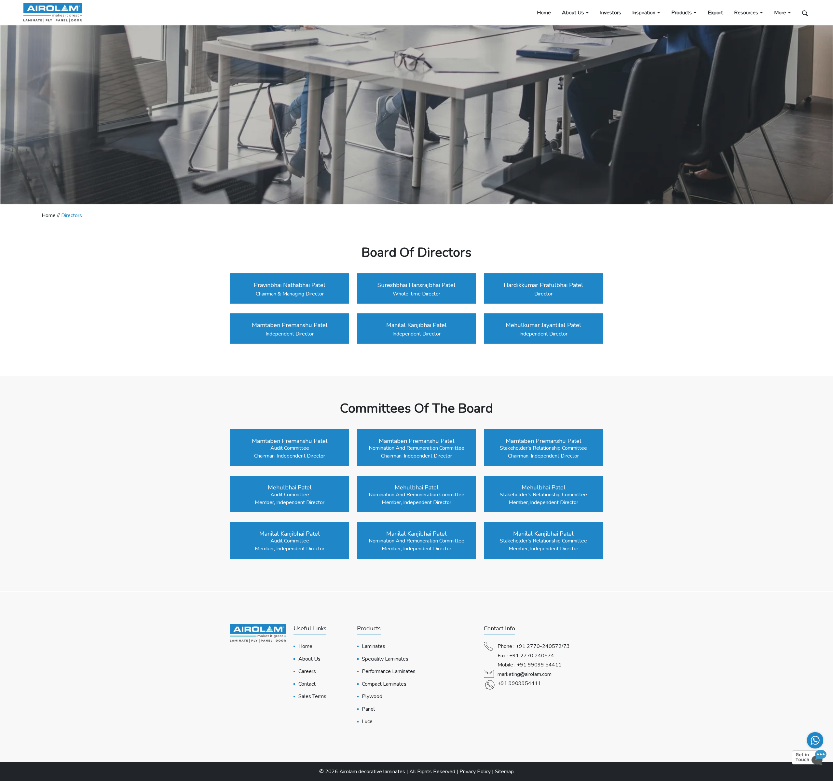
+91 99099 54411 (539, 664)
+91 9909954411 (519, 683)
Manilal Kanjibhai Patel (416, 325)
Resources (746, 12)
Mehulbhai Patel (290, 487)
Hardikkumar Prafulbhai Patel (543, 285)
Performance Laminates (389, 671)
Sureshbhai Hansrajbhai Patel (416, 285)
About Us (573, 12)
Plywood (372, 696)
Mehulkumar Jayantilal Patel (543, 325)
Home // (51, 215)
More (780, 12)
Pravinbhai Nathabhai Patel (289, 285)
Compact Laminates (384, 684)
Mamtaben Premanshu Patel (290, 325)
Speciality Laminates (385, 659)
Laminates (373, 646)
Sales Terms (312, 696)
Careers (307, 671)
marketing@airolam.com (525, 674)
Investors (610, 12)
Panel (368, 709)
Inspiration (643, 12)
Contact (307, 684)
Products (681, 12)
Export (715, 12)
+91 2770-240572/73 (543, 646)
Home (544, 12)
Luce (367, 721)
